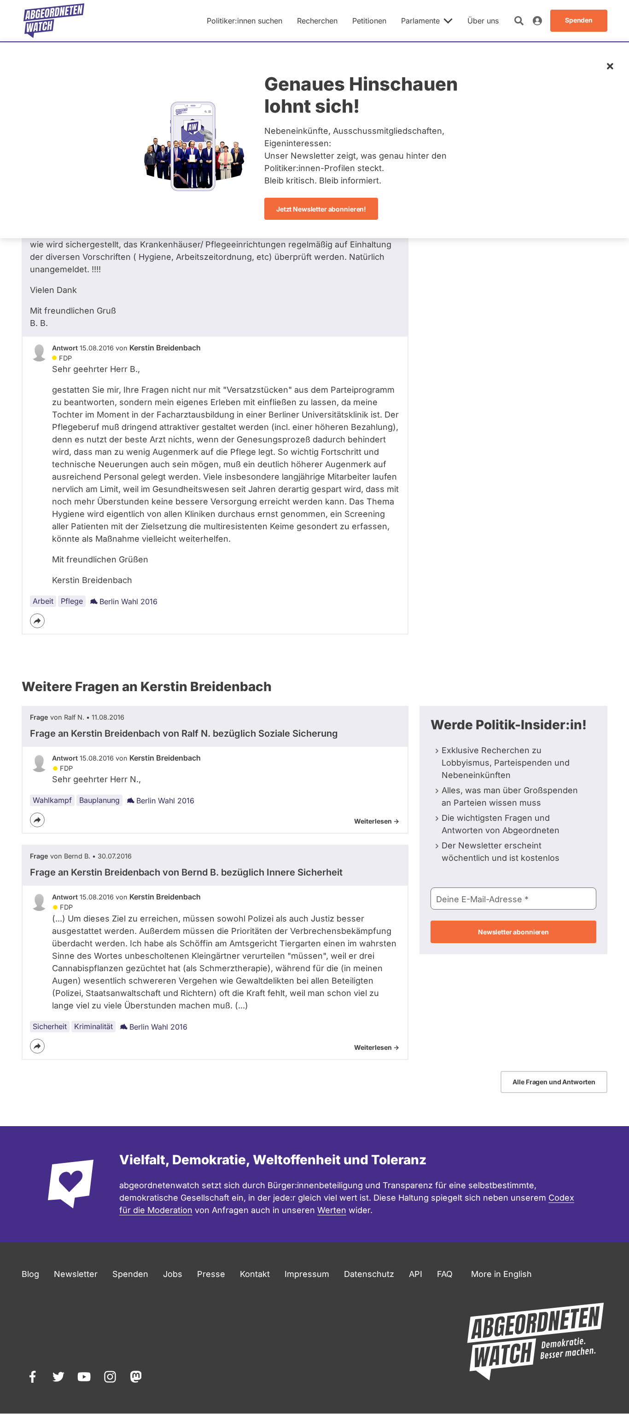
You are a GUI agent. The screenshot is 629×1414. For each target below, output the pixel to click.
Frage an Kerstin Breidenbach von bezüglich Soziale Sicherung (184, 733)
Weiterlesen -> (376, 821)
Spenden (130, 1274)
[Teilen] (37, 620)
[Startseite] (54, 20)
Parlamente (420, 20)
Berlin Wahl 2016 (128, 601)
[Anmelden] (537, 20)
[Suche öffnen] (518, 20)
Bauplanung (99, 800)
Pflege (72, 601)
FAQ (445, 1274)
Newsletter (76, 1274)
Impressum (307, 1274)
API (415, 1274)
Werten (331, 1210)
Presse (211, 1274)
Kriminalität (93, 1026)
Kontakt (255, 1274)
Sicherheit (50, 1026)
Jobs (172, 1274)
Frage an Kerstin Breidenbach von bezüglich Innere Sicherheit (186, 872)
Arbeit (43, 601)
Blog (30, 1274)
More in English (501, 1274)
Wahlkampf (52, 800)
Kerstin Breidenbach (165, 347)
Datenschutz (369, 1274)
